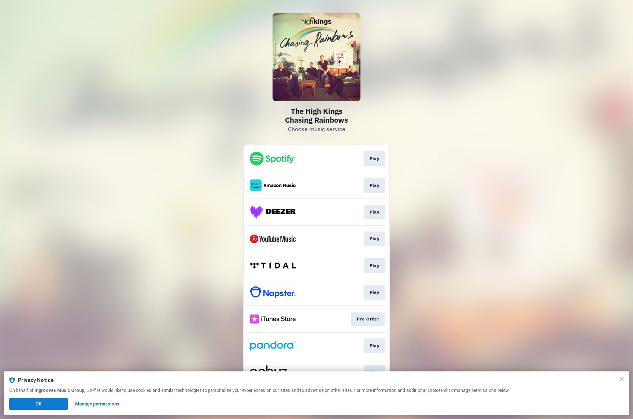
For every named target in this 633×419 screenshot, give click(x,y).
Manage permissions (97, 404)
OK (38, 404)
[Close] (622, 379)
